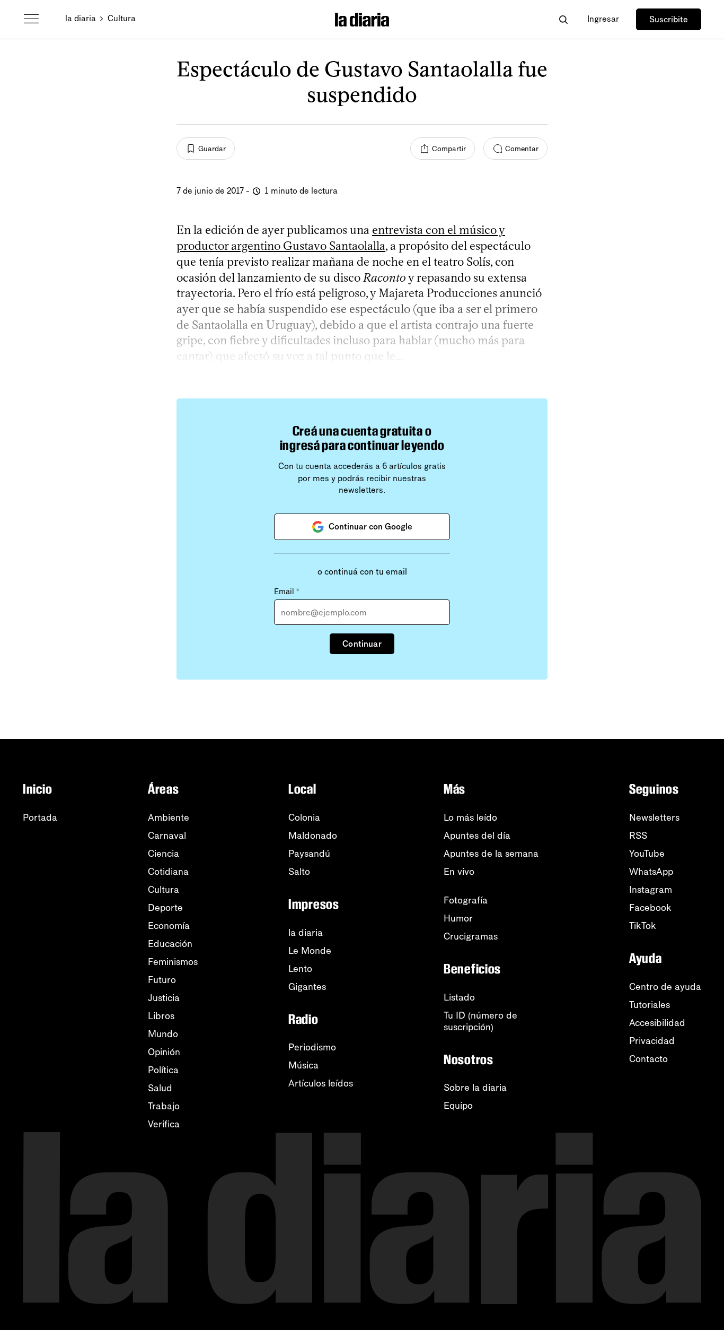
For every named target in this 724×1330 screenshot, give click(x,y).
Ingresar (603, 19)
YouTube (647, 853)
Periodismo (312, 1047)
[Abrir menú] (31, 19)
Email (286, 591)
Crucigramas (471, 936)
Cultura (122, 18)
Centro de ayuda (665, 987)
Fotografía (466, 900)
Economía (169, 926)
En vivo (459, 871)
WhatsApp (651, 871)
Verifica (164, 1124)
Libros (161, 1016)
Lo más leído (470, 817)
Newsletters (654, 817)
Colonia (304, 817)
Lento (300, 969)
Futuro (162, 980)
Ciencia (163, 853)
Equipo (458, 1105)
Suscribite (668, 19)
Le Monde (309, 951)
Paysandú (309, 853)
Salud (160, 1088)
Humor (458, 918)
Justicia (164, 998)
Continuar (361, 644)
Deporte (165, 908)
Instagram (650, 890)
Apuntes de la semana (491, 853)
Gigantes (307, 987)
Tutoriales (649, 1005)
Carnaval (167, 835)
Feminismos (173, 962)
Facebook (650, 908)
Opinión (164, 1052)
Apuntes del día (477, 835)
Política (163, 1070)
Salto (299, 871)
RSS (638, 835)
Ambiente (168, 817)
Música (303, 1065)
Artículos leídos (320, 1083)
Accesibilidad (657, 1023)
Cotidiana (168, 871)
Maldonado (312, 835)
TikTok (642, 926)
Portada (40, 817)
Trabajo (164, 1106)
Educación (170, 944)
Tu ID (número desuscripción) (480, 1021)
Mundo (163, 1034)
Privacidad (652, 1041)
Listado (459, 997)
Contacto (648, 1059)
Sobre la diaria (475, 1087)
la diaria (80, 18)
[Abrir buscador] (563, 19)
